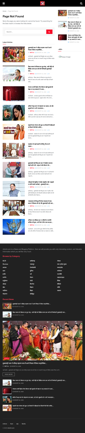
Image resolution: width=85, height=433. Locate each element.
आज (4, 271)
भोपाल (59, 261)
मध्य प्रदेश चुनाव (62, 264)
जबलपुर (32, 264)
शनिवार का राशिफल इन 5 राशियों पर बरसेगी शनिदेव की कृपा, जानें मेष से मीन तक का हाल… (40, 221)
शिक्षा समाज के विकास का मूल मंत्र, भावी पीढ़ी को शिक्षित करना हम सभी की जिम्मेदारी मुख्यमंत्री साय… (41, 68)
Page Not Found (13, 11)
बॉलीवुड (32, 294)
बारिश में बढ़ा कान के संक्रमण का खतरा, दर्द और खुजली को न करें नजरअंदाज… (40, 107)
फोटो (31, 280)
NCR (4, 261)
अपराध (4, 267)
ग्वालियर (5, 290)
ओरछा (4, 284)
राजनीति (59, 274)
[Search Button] (49, 32)
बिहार (31, 290)
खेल (4, 287)
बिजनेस (32, 284)
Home (4, 11)
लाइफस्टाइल (60, 277)
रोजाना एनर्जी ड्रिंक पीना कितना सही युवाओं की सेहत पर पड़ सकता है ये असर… (40, 88)
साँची (58, 287)
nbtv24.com (10, 428)
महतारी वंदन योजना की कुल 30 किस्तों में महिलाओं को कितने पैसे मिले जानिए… (41, 126)
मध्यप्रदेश (60, 267)
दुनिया (31, 271)
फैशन (31, 277)
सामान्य (59, 290)
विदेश (58, 280)
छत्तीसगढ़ (32, 261)
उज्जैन (4, 277)
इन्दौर (4, 274)
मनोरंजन (59, 271)
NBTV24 (32, 52)
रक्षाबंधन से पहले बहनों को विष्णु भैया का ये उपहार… (39, 145)
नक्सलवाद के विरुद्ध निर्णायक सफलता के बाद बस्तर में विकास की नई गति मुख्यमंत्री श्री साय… (41, 202)
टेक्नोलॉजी (33, 267)
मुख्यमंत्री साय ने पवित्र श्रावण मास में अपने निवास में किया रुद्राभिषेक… (39, 48)
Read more (9, 374)
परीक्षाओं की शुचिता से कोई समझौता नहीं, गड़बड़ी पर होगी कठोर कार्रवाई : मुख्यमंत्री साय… (41, 183)
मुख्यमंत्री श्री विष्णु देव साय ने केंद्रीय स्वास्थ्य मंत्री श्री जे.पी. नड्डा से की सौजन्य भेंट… (40, 164)
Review (5, 264)
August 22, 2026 (41, 52)
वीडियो (59, 284)
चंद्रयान (5, 294)
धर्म (31, 274)
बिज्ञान (31, 287)
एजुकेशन (5, 280)
